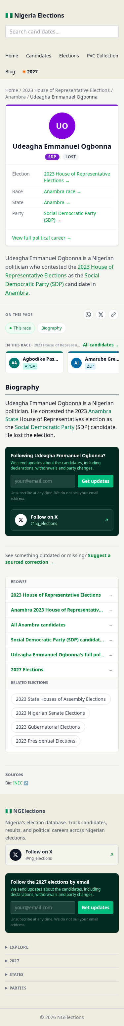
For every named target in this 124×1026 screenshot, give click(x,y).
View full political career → (41, 238)
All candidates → (101, 345)
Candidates (38, 55)
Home (11, 55)
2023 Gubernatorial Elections (48, 727)
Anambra (15, 97)
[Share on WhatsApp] (88, 314)
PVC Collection (102, 55)
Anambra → (57, 202)
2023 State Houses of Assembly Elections (61, 699)
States (17, 974)
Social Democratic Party (44, 427)
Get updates (95, 481)
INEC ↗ (20, 783)
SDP (52, 157)
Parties (18, 988)
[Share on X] (101, 314)
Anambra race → (62, 191)
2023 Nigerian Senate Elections (50, 713)
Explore (19, 947)
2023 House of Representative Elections (66, 90)
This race (22, 328)
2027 (32, 71)
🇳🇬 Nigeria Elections (34, 15)
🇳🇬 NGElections (25, 811)
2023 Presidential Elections (45, 741)
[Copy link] (113, 314)
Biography (51, 328)
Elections (69, 55)
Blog (10, 71)
